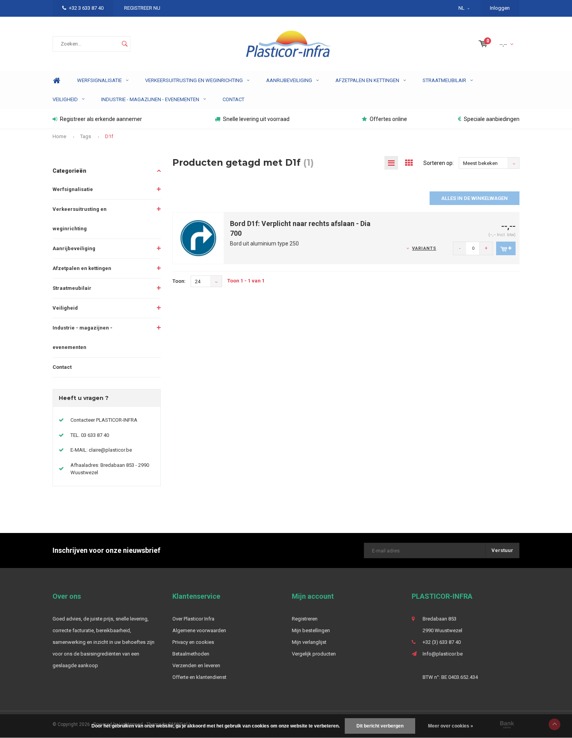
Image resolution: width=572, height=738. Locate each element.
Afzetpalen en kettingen (367, 80)
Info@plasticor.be (443, 654)
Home (56, 80)
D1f (109, 136)
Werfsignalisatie (99, 80)
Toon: (179, 281)
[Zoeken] (124, 44)
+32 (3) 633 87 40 (442, 642)
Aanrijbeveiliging (289, 80)
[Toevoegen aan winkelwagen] (506, 248)
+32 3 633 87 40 (86, 8)
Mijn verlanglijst (309, 642)
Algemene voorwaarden (199, 630)
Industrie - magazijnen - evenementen (150, 99)
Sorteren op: (438, 163)
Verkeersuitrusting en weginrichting (194, 80)
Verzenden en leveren (196, 665)
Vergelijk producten (314, 654)
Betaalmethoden (190, 654)
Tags (85, 136)
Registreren (305, 619)
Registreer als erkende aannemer (101, 119)
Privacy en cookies (193, 642)
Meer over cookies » (450, 726)
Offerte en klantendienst (199, 677)
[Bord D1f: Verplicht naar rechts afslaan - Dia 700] (198, 237)
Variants (424, 248)
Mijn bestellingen (311, 630)
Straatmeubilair (444, 80)
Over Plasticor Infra (193, 619)
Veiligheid (65, 99)
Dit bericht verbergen (380, 726)
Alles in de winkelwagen (474, 198)
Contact (233, 99)
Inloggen (500, 8)
